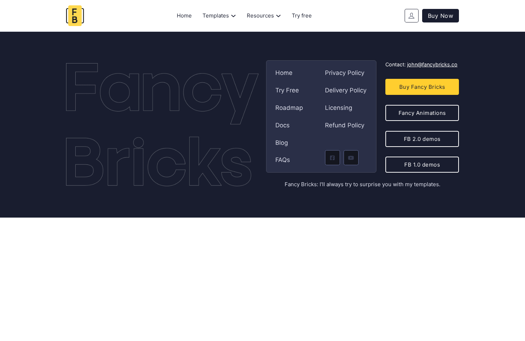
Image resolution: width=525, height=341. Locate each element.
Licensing (338, 107)
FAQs (282, 159)
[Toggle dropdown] (233, 16)
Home (184, 15)
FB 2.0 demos (422, 139)
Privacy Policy (344, 72)
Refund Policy (344, 125)
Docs (282, 125)
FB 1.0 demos (422, 164)
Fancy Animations (422, 113)
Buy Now (441, 15)
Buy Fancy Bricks (422, 86)
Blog (281, 142)
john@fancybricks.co (432, 64)
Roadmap (289, 107)
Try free (302, 15)
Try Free (287, 90)
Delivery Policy (345, 90)
